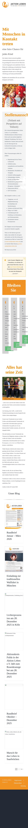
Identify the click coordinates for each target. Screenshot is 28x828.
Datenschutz (18, 783)
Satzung (23, 786)
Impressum (17, 780)
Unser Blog (14, 493)
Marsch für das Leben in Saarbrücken (13, 756)
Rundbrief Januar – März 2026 (14, 535)
